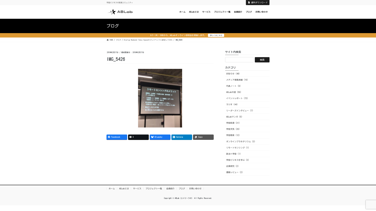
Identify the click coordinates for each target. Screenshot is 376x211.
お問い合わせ (195, 189)
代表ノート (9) (233, 86)
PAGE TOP (365, 202)
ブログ (182, 189)
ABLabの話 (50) (233, 92)
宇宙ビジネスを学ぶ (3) (237, 160)
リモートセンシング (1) (237, 148)
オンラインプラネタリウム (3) (240, 142)
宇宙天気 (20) (233, 129)
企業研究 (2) (232, 166)
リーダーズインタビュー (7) (239, 111)
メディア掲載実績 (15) (237, 80)
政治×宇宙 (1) (233, 154)
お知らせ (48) (233, 74)
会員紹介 (170, 189)
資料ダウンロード (259, 2)
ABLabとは (124, 189)
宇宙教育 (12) (233, 135)
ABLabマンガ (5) (234, 117)
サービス (137, 189)
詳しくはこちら (216, 35)
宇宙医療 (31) (233, 123)
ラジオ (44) (232, 104)
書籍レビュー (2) (234, 172)
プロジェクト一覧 (154, 189)
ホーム (112, 189)
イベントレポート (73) (237, 98)
